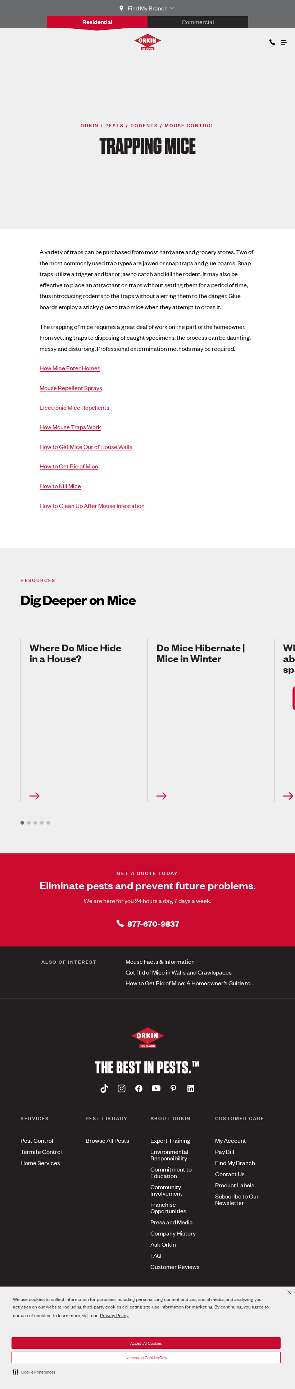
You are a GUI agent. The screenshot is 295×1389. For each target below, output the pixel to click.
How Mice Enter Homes (70, 368)
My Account (230, 1140)
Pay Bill (224, 1151)
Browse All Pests (107, 1140)
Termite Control (41, 1151)
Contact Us (230, 1174)
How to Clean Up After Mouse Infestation (92, 505)
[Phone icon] (271, 41)
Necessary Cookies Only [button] (146, 1357)
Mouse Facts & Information (160, 961)
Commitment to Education (171, 1172)
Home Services (40, 1162)
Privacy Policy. (114, 1315)
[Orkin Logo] (147, 42)
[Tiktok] (104, 1088)
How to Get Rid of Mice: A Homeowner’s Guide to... (190, 983)
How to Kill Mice (60, 486)
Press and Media (171, 1222)
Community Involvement (166, 1190)
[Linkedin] (190, 1088)
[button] (34, 1371)
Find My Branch (235, 1162)
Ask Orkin (163, 1244)
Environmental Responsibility (169, 1154)
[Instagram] (121, 1088)
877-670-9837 (153, 923)
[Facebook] (139, 1088)
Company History (173, 1233)
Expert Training (170, 1140)
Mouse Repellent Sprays (71, 387)
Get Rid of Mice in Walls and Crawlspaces (179, 972)
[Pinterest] (173, 1088)
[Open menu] (283, 40)
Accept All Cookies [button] (146, 1343)
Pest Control (37, 1140)
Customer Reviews (175, 1266)
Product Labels (234, 1185)
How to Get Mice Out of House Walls (86, 446)
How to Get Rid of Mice (69, 466)
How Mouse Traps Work (70, 427)
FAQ (155, 1255)
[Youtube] (156, 1088)
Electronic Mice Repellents (74, 407)
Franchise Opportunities (168, 1207)
